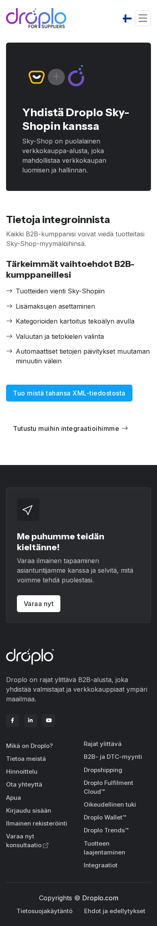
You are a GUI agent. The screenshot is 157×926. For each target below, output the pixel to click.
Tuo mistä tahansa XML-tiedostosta (69, 393)
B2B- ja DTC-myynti (113, 756)
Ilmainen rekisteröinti (36, 823)
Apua (13, 797)
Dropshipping (103, 770)
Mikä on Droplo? (29, 746)
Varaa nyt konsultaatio (23, 840)
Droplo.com (100, 898)
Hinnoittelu (21, 771)
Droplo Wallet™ (105, 817)
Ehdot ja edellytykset (114, 911)
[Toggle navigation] (143, 18)
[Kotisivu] (36, 18)
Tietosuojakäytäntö (44, 911)
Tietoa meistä (26, 758)
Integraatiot (101, 865)
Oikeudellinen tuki (110, 804)
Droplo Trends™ (106, 830)
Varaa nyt (39, 604)
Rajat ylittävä (103, 744)
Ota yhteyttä (24, 784)
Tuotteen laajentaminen (104, 848)
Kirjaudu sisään (28, 810)
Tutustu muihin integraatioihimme (66, 428)
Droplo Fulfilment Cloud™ (108, 787)
